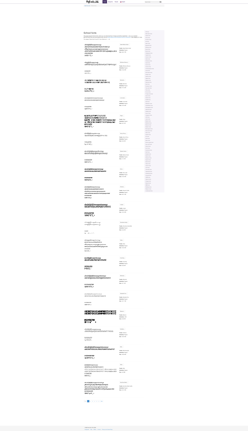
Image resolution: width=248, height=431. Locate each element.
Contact (99, 429)
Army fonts (148, 37)
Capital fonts (148, 55)
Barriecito (128, 37)
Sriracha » (122, 186)
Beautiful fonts (148, 45)
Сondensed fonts (149, 190)
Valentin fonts (148, 179)
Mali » (121, 346)
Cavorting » (122, 258)
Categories (110, 1)
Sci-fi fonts (148, 148)
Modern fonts (148, 126)
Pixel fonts (148, 138)
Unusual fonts (148, 175)
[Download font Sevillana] (99, 335)
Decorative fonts (149, 72)
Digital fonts (148, 78)
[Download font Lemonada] (95, 103)
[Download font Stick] (100, 370)
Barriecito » (122, 80)
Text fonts (148, 167)
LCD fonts (148, 117)
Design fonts (148, 74)
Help (91, 429)
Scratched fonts (149, 150)
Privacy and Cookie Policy (107, 429)
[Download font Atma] (95, 174)
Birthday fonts (148, 47)
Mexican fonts (148, 125)
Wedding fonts (148, 187)
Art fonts (147, 41)
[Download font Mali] (99, 352)
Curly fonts (148, 70)
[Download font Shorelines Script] (92, 228)
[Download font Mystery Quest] (96, 157)
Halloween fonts (149, 103)
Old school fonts (149, 130)
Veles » (121, 240)
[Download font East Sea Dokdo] (99, 388)
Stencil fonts (148, 161)
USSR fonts (148, 177)
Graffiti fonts (148, 99)
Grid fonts (148, 101)
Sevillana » (122, 329)
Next (102, 401)
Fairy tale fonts (149, 88)
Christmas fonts (149, 60)
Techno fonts (148, 165)
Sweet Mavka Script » (124, 44)
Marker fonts (148, 121)
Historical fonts (149, 109)
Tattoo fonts (148, 163)
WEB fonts (148, 185)
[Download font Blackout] (100, 317)
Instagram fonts (149, 115)
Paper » (121, 115)
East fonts (148, 84)
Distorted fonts (148, 82)
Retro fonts (148, 140)
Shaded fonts (148, 154)
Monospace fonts (149, 128)
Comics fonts (148, 66)
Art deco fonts (148, 39)
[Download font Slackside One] (100, 299)
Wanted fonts (148, 183)
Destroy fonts (148, 76)
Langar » (122, 204)
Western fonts (148, 189)
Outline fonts (148, 134)
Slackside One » (123, 293)
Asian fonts (148, 43)
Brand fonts (148, 49)
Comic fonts (148, 64)
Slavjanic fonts (148, 157)
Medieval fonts (148, 123)
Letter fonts (148, 119)
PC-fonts (147, 136)
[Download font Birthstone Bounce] (100, 68)
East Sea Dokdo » (124, 382)
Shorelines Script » (124, 222)
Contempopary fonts (150, 68)
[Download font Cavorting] (100, 263)
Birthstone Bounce (121, 37)
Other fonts (148, 132)
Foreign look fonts (149, 93)
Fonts (104, 1)
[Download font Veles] (96, 246)
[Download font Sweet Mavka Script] (100, 50)
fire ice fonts (148, 92)
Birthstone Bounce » (124, 62)
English (123, 1)
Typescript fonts (149, 171)
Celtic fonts (148, 59)
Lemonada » (122, 97)
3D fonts (147, 31)
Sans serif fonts (149, 144)
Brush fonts (148, 51)
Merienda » (122, 275)
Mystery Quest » (123, 151)
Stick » (121, 364)
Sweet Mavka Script (112, 37)
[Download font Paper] (100, 121)
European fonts (149, 86)
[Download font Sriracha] (97, 192)
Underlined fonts (149, 173)
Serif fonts (148, 152)
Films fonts (148, 90)
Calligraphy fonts (149, 53)
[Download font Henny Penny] (96, 139)
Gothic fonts (148, 97)
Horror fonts (148, 113)
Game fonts (148, 95)
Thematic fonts (149, 169)
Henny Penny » (123, 133)
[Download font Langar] (100, 210)
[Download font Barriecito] (98, 86)
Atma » (121, 169)
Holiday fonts (148, 111)
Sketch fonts (148, 156)
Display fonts (148, 80)
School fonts (148, 146)
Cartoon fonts (148, 57)
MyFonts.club (87, 5)
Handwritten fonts (149, 105)
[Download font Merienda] (97, 281)
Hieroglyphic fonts (149, 107)
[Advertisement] (124, 19)
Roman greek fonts (149, 142)
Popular (116, 1)
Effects (95, 429)
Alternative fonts (149, 33)
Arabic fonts (148, 35)
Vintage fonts (148, 181)
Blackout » (122, 311)
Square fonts (148, 159)
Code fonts (148, 62)
